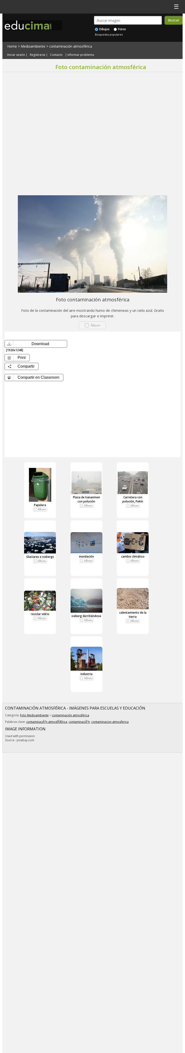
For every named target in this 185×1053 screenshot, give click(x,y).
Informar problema (80, 55)
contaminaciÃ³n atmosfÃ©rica (46, 722)
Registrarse (37, 55)
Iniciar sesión (16, 55)
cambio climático (133, 556)
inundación (86, 556)
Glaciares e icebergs (40, 557)
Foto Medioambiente (34, 715)
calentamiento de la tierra (132, 614)
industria (86, 674)
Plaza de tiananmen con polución (86, 499)
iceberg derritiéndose (86, 616)
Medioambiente (33, 46)
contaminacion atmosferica (110, 722)
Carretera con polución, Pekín (132, 499)
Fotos (121, 29)
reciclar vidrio (40, 614)
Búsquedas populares (109, 34)
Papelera (40, 505)
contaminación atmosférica (70, 46)
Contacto (56, 55)
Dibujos (104, 29)
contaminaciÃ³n (79, 722)
